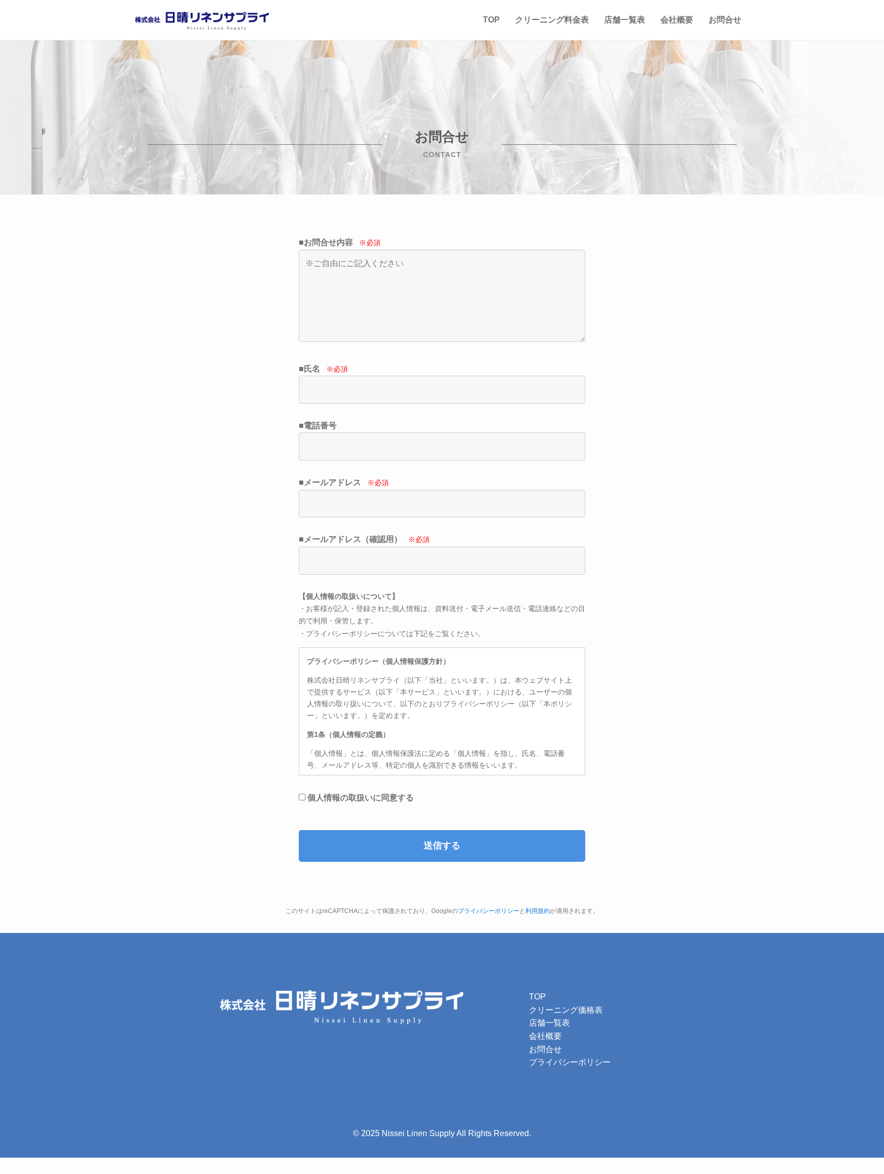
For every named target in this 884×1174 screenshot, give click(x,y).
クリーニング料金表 (552, 19)
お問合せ (725, 19)
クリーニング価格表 (566, 1010)
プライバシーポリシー (488, 911)
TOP (491, 19)
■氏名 (323, 368)
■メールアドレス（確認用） (364, 539)
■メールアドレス (344, 482)
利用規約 (537, 911)
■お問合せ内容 (340, 242)
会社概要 (676, 19)
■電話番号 (318, 425)
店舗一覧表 (624, 19)
